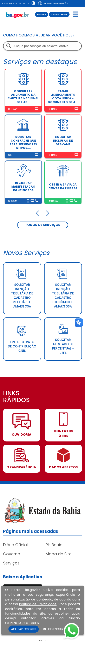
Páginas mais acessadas (30, 531)
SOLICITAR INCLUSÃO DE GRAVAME (63, 140)
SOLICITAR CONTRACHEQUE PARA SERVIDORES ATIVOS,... (23, 142)
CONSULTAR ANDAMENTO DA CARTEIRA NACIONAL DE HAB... (23, 96)
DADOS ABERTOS (63, 467)
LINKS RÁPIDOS (16, 397)
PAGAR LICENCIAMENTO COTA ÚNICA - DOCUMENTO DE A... (63, 96)
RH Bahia (54, 545)
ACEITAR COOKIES (23, 629)
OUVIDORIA (21, 434)
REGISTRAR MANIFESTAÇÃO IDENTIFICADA (23, 186)
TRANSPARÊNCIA (21, 467)
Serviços (11, 563)
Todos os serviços (42, 224)
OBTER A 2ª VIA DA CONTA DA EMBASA (63, 186)
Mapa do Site (59, 554)
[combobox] (42, 46)
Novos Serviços (26, 252)
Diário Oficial (15, 545)
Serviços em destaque (40, 61)
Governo (11, 554)
